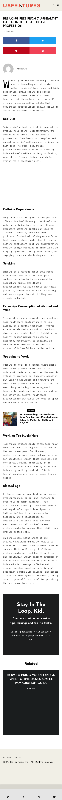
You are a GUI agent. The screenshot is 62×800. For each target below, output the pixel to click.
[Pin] (16, 50)
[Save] (42, 50)
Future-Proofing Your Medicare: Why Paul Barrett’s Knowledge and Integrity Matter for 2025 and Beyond (39, 418)
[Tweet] (42, 40)
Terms (18, 757)
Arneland (22, 68)
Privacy (7, 757)
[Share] (16, 40)
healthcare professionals (19, 95)
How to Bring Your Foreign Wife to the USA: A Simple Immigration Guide (31, 679)
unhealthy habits (37, 541)
